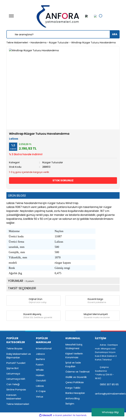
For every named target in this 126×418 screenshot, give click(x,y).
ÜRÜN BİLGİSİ (17, 195)
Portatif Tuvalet (16, 363)
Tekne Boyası (14, 348)
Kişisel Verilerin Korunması (74, 355)
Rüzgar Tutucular (52, 162)
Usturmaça (13, 373)
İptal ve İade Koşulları (73, 364)
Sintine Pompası (16, 389)
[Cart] (94, 16)
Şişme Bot (12, 368)
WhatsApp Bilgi (110, 412)
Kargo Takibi (72, 387)
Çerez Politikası (74, 382)
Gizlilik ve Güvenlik (76, 377)
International (44, 348)
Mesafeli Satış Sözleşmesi (73, 346)
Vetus (39, 396)
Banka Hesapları (75, 393)
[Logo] (58, 15)
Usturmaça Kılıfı (15, 379)
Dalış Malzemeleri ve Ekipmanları (18, 355)
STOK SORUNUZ (63, 180)
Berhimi (40, 359)
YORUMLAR (21, 281)
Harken (40, 375)
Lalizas (13, 138)
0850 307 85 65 (109, 384)
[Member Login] (88, 16)
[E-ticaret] (62, 415)
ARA (114, 34)
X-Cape (41, 391)
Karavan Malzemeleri (13, 396)
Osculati (41, 380)
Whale (40, 370)
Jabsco (40, 354)
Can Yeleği (13, 384)
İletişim (69, 403)
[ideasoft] (45, 415)
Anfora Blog (72, 398)
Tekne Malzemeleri (17, 404)
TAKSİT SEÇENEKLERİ (22, 288)
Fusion (39, 364)
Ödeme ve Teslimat (77, 371)
